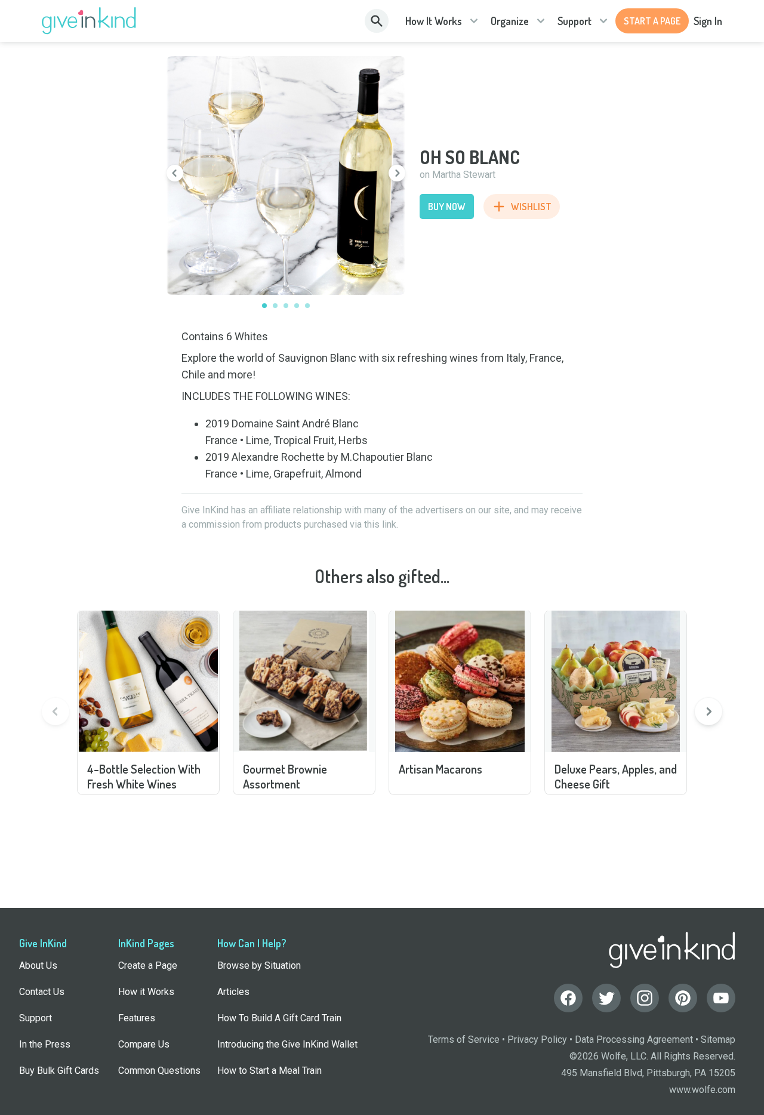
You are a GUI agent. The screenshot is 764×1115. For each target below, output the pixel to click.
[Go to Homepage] (89, 21)
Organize (510, 20)
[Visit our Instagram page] (644, 998)
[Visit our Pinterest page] (682, 998)
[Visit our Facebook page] (568, 998)
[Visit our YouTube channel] (721, 998)
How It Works (433, 20)
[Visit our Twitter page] (606, 998)
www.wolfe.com (702, 1089)
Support (574, 20)
